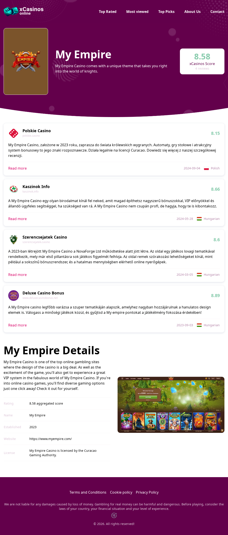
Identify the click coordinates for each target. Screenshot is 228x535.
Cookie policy (121, 492)
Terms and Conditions (87, 492)
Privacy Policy (147, 492)
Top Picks (166, 11)
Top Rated (107, 11)
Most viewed (137, 11)
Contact (217, 11)
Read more (17, 168)
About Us (192, 11)
